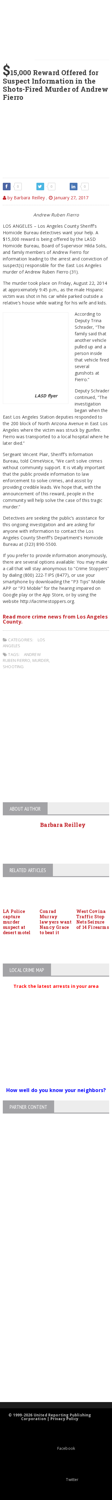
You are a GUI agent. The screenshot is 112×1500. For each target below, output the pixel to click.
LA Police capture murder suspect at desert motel (17, 921)
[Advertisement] (56, 737)
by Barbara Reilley (25, 198)
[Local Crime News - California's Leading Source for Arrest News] (50, 1284)
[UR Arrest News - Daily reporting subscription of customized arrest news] (51, 1351)
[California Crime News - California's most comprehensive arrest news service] (51, 1331)
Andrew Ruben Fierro (22, 657)
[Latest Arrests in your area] (56, 994)
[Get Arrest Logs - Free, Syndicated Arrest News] (50, 1310)
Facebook (66, 1448)
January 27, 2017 (71, 198)
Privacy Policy (64, 1418)
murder (40, 660)
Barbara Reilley (63, 824)
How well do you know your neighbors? (56, 1090)
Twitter (72, 1479)
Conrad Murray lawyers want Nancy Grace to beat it (56, 921)
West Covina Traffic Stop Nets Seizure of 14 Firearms (92, 919)
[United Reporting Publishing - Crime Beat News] (50, 1257)
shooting (13, 666)
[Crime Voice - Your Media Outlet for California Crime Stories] (50, 1378)
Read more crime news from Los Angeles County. (55, 619)
